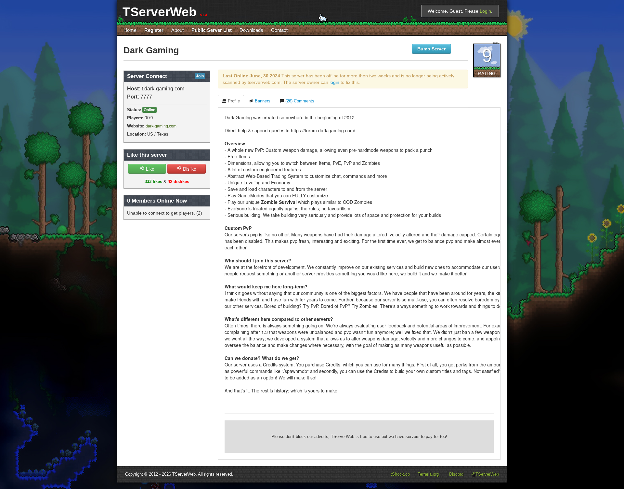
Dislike (189, 168)
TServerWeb (184, 474)
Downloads (251, 30)
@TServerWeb (485, 474)
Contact (279, 30)
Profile (233, 101)
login (334, 82)
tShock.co (400, 474)
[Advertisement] (359, 436)
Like (149, 168)
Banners (262, 101)
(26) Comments (299, 101)
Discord (456, 474)
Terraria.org (428, 474)
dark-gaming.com (161, 126)
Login (485, 11)
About (177, 30)
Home (130, 30)
